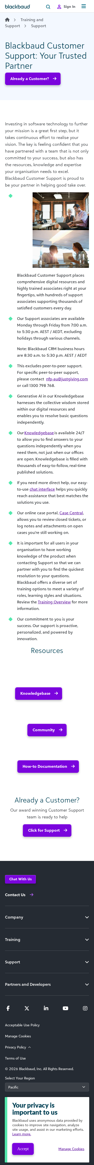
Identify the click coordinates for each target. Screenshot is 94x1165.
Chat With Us (20, 879)
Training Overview (54, 601)
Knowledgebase (35, 693)
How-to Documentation (45, 766)
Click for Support (44, 830)
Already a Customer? (29, 78)
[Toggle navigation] (83, 6)
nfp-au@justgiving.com (67, 378)
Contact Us (15, 894)
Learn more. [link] (21, 1134)
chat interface (42, 489)
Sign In (69, 6)
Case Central (71, 512)
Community (44, 729)
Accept (23, 1149)
